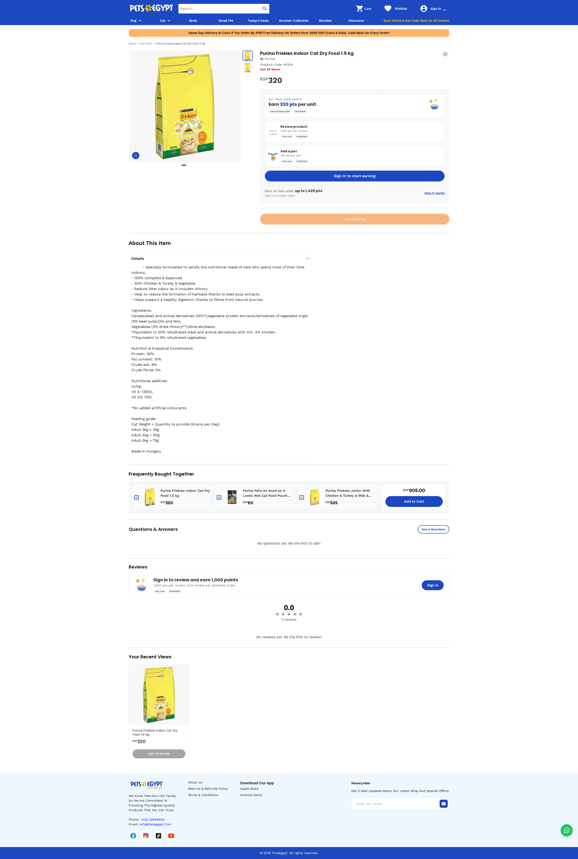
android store (251, 795)
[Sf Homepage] (151, 8)
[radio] (277, 614)
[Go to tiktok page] (158, 835)
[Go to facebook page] (133, 835)
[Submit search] (265, 9)
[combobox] (223, 9)
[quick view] (186, 681)
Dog (133, 20)
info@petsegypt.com (155, 824)
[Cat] (169, 20)
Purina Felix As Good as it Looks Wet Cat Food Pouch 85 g (265, 493)
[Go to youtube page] (171, 835)
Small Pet (226, 20)
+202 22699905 (152, 819)
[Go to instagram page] (145, 835)
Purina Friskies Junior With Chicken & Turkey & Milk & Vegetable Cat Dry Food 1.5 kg (350, 493)
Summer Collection (294, 20)
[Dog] (140, 20)
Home (132, 43)
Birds (193, 20)
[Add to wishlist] (445, 55)
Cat (162, 20)
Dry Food (145, 43)
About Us (195, 782)
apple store (249, 788)
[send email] (444, 804)
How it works (434, 193)
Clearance (356, 20)
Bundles (325, 20)
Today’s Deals (258, 20)
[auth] (444, 9)
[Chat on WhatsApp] (567, 830)
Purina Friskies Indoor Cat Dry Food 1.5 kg (185, 493)
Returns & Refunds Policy (208, 788)
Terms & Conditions (203, 795)
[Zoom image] (135, 155)
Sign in (432, 585)
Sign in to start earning (354, 176)
